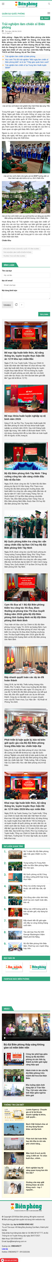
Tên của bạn (7, 271)
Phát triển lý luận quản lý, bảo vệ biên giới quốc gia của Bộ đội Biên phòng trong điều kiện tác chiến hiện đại (24, 743)
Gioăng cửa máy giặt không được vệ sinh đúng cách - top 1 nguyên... (35, 1186)
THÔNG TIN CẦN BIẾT (14, 1105)
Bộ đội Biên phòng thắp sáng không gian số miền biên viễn (24, 1046)
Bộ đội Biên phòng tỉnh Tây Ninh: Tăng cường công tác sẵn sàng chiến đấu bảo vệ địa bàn (25, 476)
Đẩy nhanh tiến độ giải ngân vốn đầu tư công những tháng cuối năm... (35, 923)
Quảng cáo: (11, 1246)
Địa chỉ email (7, 281)
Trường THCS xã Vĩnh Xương (14, 256)
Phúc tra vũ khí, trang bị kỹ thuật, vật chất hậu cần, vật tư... (34, 888)
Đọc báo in (9, 958)
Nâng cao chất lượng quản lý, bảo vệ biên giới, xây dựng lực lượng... (35, 911)
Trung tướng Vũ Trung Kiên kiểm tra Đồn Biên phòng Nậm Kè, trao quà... (35, 865)
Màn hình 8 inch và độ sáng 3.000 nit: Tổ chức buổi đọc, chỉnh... (36, 1155)
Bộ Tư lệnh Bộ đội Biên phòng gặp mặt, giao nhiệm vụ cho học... (35, 854)
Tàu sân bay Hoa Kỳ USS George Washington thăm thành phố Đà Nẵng (34, 934)
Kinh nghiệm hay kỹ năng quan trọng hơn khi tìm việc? (37, 1170)
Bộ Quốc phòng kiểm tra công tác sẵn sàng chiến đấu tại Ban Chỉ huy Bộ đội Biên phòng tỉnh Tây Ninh (25, 544)
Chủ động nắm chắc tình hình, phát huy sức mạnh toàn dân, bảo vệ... (35, 900)
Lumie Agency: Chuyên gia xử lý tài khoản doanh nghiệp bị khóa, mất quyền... (36, 1113)
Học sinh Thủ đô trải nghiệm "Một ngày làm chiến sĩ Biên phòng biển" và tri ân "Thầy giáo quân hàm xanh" (27, 60)
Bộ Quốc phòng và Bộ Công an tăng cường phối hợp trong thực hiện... (35, 877)
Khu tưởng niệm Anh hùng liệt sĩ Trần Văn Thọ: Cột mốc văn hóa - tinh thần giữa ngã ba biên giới (37, 1090)
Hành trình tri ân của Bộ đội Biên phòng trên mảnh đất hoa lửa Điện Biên (37, 1074)
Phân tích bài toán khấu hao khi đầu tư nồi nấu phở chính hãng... (36, 1141)
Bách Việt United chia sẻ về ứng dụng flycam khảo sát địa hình (37, 1126)
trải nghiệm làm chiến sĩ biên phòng (17, 252)
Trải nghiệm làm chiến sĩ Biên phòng (23, 25)
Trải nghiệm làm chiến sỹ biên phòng (20, 56)
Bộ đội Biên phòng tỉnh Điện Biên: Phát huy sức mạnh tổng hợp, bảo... (35, 946)
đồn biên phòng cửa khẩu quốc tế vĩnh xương (21, 249)
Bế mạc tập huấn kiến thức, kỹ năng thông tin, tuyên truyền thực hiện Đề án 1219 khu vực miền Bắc (24, 355)
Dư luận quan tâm (13, 846)
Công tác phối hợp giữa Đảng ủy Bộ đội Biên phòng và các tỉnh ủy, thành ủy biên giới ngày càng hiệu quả (36, 1059)
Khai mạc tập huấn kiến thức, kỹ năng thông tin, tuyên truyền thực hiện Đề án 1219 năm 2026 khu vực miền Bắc (25, 806)
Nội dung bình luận (9, 290)
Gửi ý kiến (44, 314)
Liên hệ (5, 1249)
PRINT (46, 18)
